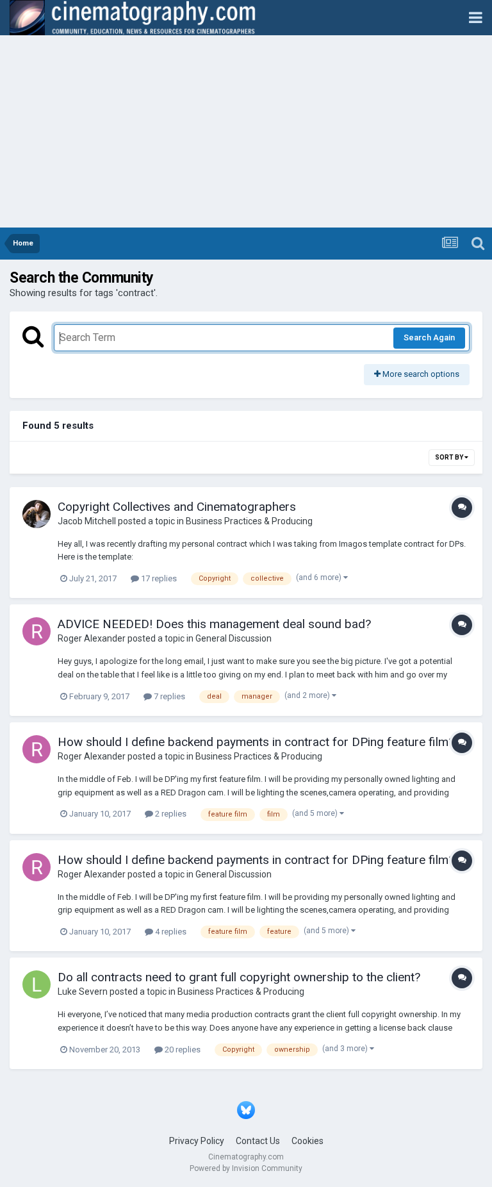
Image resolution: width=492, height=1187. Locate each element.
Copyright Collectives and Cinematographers (177, 506)
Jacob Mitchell (87, 521)
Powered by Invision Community (246, 1168)
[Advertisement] (246, 131)
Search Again (429, 337)
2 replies (169, 813)
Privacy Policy (196, 1141)
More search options (420, 374)
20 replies (182, 1049)
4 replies (169, 931)
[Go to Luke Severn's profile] (36, 984)
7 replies (168, 696)
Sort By (449, 457)
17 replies (158, 578)
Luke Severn (83, 991)
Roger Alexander (92, 638)
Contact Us (258, 1141)
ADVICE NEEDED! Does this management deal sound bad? (214, 624)
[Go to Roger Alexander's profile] (36, 631)
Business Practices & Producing (249, 521)
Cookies (307, 1141)
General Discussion (233, 638)
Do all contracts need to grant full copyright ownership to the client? (239, 977)
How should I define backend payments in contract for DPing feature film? (256, 742)
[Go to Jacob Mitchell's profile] (36, 514)
